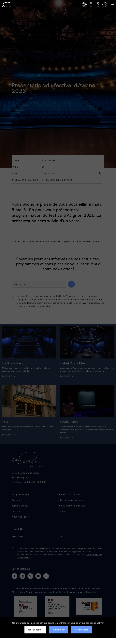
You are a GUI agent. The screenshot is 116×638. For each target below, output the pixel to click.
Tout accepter (35, 630)
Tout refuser (58, 630)
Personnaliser (81, 630)
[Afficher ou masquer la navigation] (111, 4)
